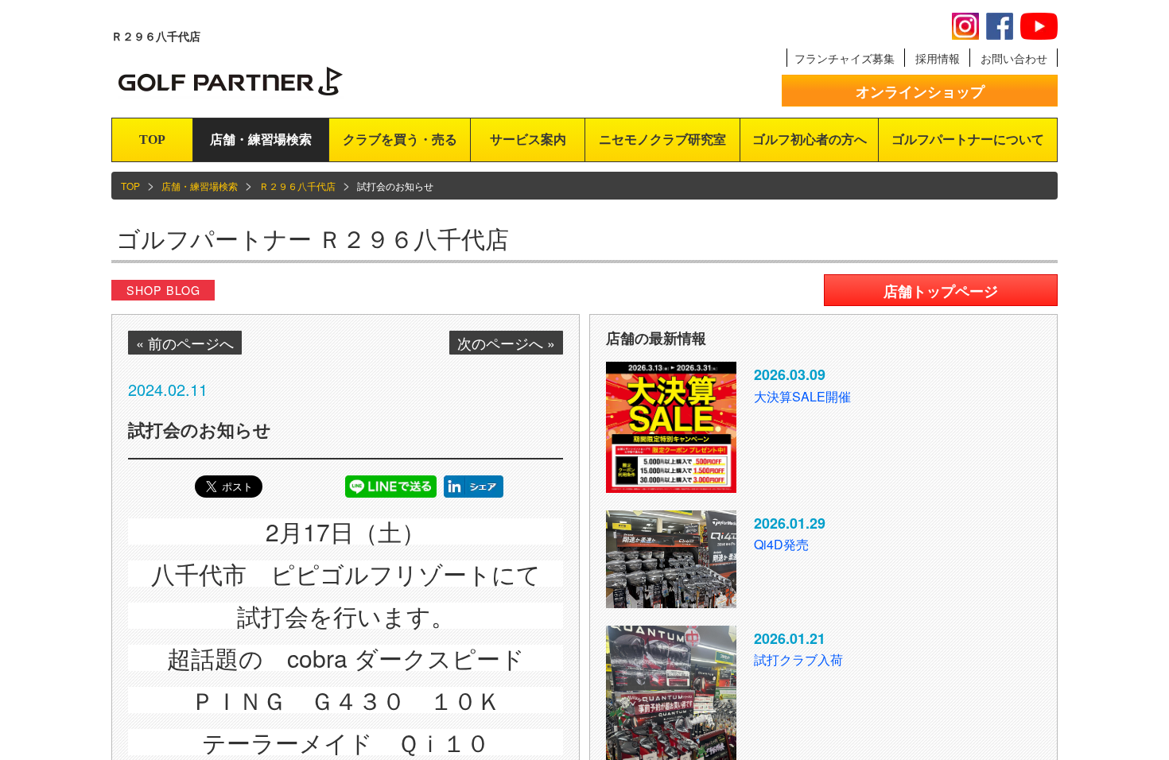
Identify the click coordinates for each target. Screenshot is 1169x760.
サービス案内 (528, 139)
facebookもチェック (999, 26)
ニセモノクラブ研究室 (662, 139)
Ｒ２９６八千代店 (297, 185)
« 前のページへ (185, 342)
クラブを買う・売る (400, 139)
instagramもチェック (965, 26)
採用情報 (937, 58)
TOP (152, 139)
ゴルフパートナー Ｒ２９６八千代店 (312, 238)
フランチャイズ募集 (844, 58)
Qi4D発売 (781, 544)
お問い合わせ (1014, 58)
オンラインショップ (920, 91)
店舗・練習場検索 (261, 139)
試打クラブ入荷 (798, 659)
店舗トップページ (941, 291)
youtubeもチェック (1039, 26)
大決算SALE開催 (802, 396)
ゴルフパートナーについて (967, 139)
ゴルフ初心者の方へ (809, 139)
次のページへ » (506, 342)
